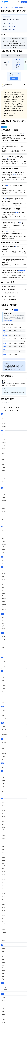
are (4, 330)
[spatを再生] (19, 64)
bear (4, 341)
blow (4, 352)
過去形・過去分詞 (8, 7)
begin (4, 346)
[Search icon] (19, 2)
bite (4, 349)
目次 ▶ (3, 34)
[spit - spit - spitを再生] (19, 73)
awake (5, 335)
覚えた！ (14, 79)
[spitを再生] (8, 62)
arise (4, 333)
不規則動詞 (17, 7)
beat (4, 343)
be (4, 338)
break (4, 354)
